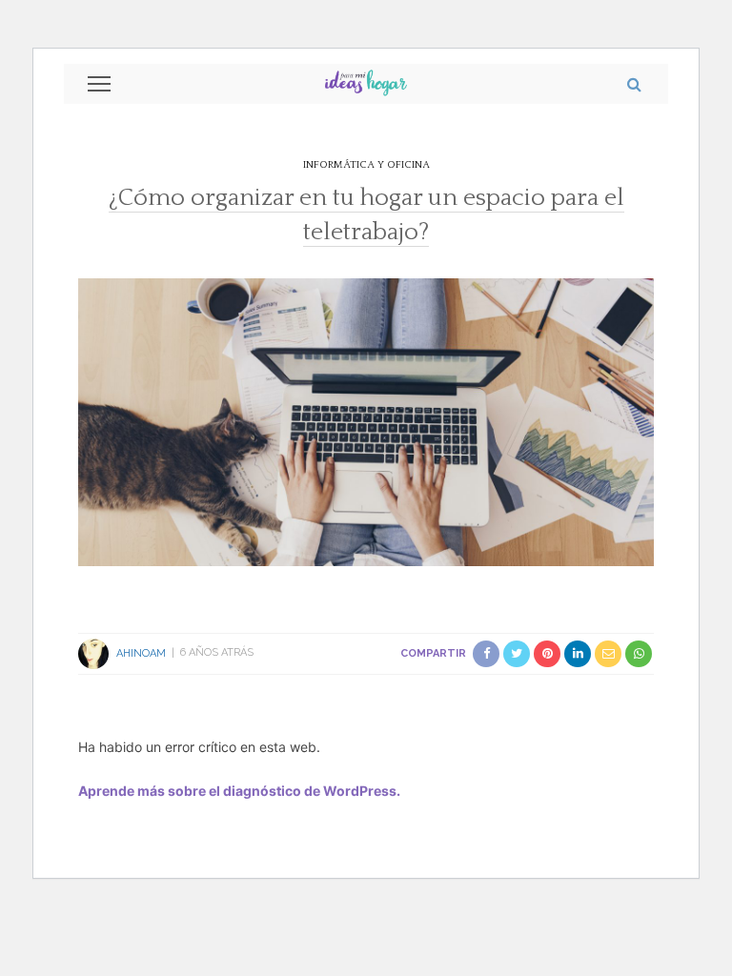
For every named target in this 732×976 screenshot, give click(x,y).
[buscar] (634, 83)
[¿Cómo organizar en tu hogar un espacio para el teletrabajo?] (366, 420)
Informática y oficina (366, 165)
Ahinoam (141, 652)
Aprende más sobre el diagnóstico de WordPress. (239, 791)
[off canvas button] (99, 83)
